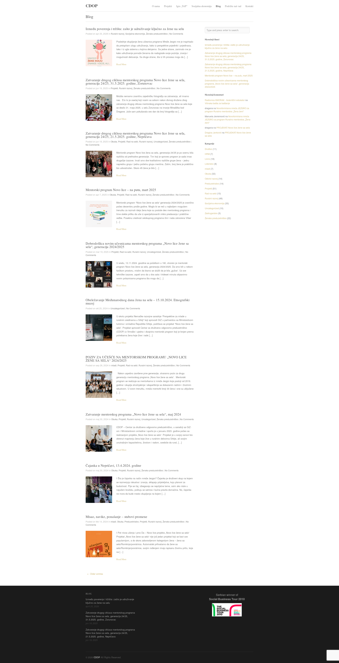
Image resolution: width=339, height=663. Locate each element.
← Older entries (95, 573)
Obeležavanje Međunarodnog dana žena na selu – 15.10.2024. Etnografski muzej (137, 301)
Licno (207, 158)
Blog (218, 6)
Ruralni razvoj (117, 33)
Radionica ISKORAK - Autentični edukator (225, 99)
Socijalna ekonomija (202, 6)
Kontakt (249, 6)
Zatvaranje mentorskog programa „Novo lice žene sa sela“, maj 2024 (133, 414)
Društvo (208, 148)
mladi (114, 365)
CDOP (92, 5)
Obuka (114, 141)
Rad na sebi (132, 141)
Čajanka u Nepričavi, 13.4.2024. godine (113, 465)
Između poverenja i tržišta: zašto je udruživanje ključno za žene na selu (135, 28)
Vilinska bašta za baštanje (217, 103)
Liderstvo (209, 163)
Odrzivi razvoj (211, 178)
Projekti (168, 6)
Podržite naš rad (233, 6)
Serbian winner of (227, 597)
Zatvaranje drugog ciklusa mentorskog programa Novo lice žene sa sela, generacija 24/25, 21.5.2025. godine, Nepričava (135, 135)
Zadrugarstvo (211, 213)
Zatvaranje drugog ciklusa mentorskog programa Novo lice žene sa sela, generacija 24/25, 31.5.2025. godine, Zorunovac (135, 81)
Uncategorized (161, 141)
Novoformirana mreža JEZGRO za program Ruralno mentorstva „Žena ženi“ (227, 110)
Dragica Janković (213, 132)
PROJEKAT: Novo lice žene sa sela (233, 127)
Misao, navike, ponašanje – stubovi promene (116, 516)
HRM (207, 153)
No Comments (176, 33)
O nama (156, 6)
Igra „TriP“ (181, 6)
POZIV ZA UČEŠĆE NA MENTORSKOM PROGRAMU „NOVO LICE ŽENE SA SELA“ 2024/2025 (136, 359)
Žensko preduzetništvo (157, 33)
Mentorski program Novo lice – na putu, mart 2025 (121, 189)
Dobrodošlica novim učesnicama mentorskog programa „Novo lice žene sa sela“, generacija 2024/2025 (137, 245)
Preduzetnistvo (131, 521)
